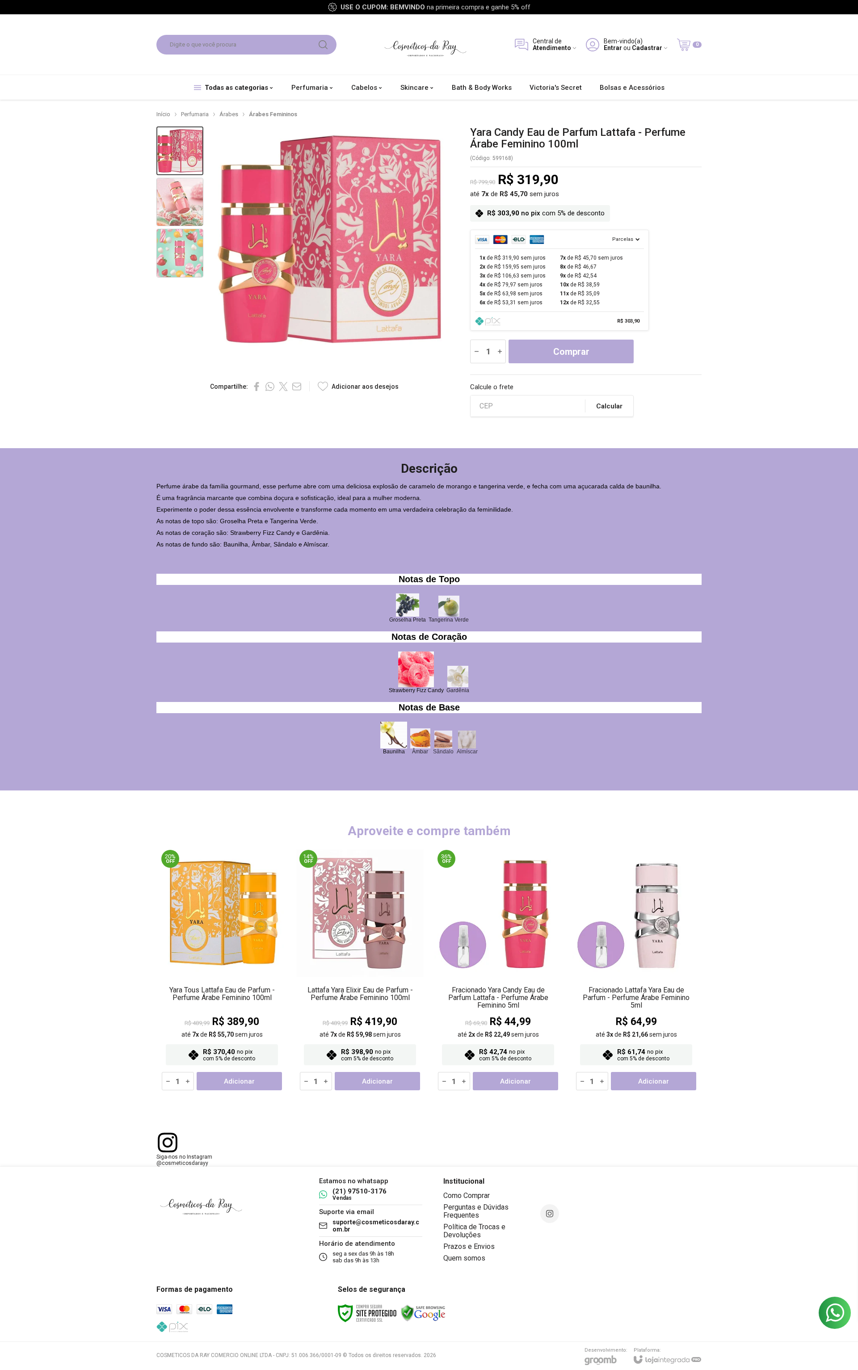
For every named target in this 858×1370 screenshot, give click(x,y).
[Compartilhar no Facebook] (256, 386)
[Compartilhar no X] (283, 386)
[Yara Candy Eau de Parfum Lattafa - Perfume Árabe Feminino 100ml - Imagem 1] (179, 150)
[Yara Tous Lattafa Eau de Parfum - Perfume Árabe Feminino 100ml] (222, 970)
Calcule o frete (491, 387)
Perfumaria (195, 114)
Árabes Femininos (273, 114)
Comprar (571, 351)
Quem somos (464, 1258)
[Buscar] (323, 45)
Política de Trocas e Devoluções (474, 1231)
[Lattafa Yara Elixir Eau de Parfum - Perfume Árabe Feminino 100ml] (360, 970)
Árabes (228, 114)
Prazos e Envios (469, 1246)
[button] (179, 150)
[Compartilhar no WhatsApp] (269, 386)
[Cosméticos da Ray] (425, 44)
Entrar (613, 48)
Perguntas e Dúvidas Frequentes (476, 1211)
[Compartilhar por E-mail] (296, 386)
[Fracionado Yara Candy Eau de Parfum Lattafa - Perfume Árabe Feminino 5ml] (498, 970)
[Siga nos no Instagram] (549, 1213)
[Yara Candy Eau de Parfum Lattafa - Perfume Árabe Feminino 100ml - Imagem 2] (180, 202)
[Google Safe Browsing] (423, 1313)
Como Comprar (466, 1195)
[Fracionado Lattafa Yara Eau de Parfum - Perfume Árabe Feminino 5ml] (636, 970)
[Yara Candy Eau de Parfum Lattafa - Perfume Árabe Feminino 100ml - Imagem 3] (180, 253)
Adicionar (239, 1081)
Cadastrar (647, 48)
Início (163, 114)
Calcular (609, 406)
